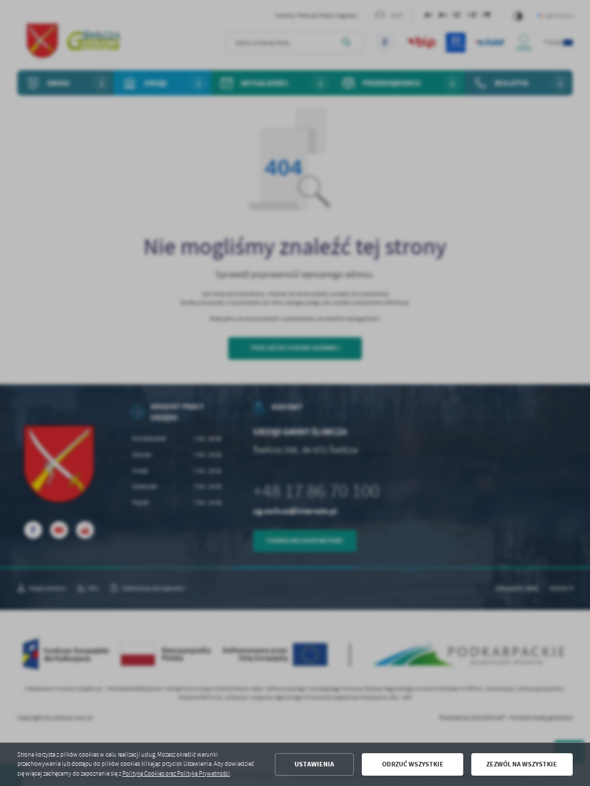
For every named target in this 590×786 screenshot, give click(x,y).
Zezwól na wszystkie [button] (521, 764)
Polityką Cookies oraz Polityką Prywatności (176, 773)
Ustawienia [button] (314, 764)
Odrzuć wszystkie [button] (413, 764)
